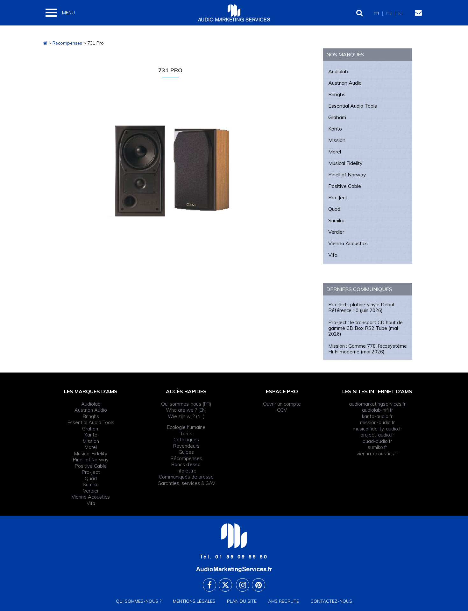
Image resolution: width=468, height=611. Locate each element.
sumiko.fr (377, 447)
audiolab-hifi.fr (377, 410)
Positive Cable (344, 186)
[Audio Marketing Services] (45, 43)
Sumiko (336, 220)
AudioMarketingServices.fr (234, 569)
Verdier (336, 232)
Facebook (209, 585)
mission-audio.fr (377, 422)
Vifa (332, 255)
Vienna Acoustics (348, 243)
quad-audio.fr (377, 441)
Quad (334, 209)
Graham (337, 117)
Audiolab (338, 71)
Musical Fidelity (345, 163)
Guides (186, 452)
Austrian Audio (345, 83)
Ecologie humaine (186, 427)
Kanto (335, 128)
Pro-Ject (337, 197)
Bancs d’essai (186, 464)
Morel (334, 151)
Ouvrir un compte (282, 404)
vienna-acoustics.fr (377, 454)
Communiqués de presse (186, 477)
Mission (336, 140)
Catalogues (186, 440)
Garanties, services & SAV (186, 483)
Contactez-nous (331, 601)
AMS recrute (283, 601)
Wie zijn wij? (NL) (186, 416)
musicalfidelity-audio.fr (377, 429)
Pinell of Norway (347, 174)
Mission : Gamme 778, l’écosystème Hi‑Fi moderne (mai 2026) (367, 349)
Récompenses (186, 458)
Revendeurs (186, 446)
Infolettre (186, 471)
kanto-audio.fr (377, 416)
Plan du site (242, 601)
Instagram (242, 585)
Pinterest (258, 585)
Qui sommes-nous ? (138, 601)
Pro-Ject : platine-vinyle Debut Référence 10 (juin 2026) (361, 307)
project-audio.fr (377, 435)
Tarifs (186, 433)
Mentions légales (194, 601)
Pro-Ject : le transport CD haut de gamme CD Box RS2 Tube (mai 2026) (365, 328)
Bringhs (336, 94)
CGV (282, 410)
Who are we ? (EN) (186, 410)
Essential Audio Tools (352, 106)
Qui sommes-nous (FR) (186, 404)
